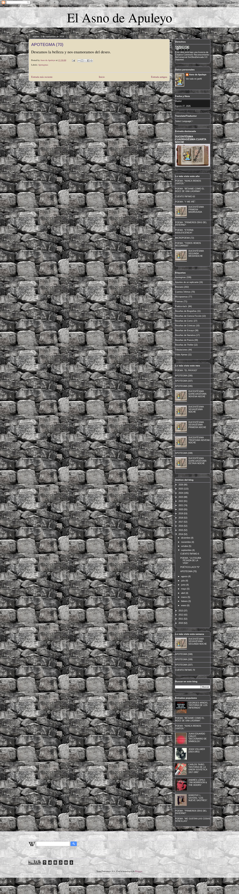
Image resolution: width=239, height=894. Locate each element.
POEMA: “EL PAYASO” (186, 370)
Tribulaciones (181, 349)
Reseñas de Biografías (186, 311)
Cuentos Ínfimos (183, 292)
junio (183, 585)
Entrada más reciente (42, 76)
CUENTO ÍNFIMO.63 (185, 196)
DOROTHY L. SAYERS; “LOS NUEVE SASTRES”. (198, 798)
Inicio (102, 76)
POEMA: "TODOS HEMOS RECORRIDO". (188, 244)
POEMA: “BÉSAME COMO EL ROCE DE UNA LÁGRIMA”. (189, 189)
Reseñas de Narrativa (185, 335)
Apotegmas (43, 64)
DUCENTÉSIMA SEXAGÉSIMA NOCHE (196, 409)
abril (183, 593)
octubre (185, 546)
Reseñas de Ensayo (184, 330)
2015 (181, 530)
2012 (181, 614)
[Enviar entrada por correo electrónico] (73, 60)
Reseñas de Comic (184, 321)
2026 (181, 484)
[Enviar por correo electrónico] (79, 60)
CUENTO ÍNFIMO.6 (189, 554)
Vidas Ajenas (181, 354)
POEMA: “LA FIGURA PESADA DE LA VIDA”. (190, 560)
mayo (184, 589)
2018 (181, 518)
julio (183, 580)
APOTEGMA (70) (188, 571)
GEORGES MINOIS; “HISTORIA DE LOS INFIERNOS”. (198, 705)
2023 (181, 497)
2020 (181, 509)
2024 (181, 493)
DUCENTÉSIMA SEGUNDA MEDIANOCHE (196, 253)
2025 (181, 489)
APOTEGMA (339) (184, 659)
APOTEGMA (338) (184, 453)
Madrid (178, 101)
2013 (181, 610)
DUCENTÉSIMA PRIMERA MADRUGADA (196, 209)
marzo (184, 597)
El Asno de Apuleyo (119, 17)
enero (184, 605)
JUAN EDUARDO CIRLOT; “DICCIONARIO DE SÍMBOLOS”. (197, 737)
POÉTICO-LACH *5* (189, 567)
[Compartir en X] (85, 60)
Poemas (179, 301)
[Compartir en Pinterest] (91, 60)
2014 (181, 534)
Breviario (179, 287)
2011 (181, 619)
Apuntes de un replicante (187, 282)
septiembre (186, 550)
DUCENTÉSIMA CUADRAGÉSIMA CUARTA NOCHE (190, 139)
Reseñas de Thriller (184, 345)
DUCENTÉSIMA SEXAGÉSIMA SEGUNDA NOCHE (197, 641)
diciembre (186, 538)
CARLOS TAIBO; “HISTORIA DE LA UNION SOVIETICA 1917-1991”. (197, 768)
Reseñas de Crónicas (185, 325)
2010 (181, 623)
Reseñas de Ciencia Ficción (188, 316)
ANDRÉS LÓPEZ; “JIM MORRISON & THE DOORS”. (197, 782)
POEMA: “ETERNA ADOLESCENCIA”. (184, 231)
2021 (181, 505)
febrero (184, 601)
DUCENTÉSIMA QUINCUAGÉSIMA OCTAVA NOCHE (197, 461)
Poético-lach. (181, 306)
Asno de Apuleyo (197, 74)
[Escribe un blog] (82, 60)
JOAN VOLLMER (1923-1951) (196, 750)
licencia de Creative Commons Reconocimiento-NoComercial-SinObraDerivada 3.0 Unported (192, 56)
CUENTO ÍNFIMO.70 (185, 670)
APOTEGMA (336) (184, 375)
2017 (181, 522)
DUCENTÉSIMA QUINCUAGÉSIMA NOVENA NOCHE (197, 394)
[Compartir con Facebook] (88, 60)
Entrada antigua (159, 76)
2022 (181, 501)
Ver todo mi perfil (194, 79)
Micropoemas (181, 297)
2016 (181, 526)
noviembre (186, 542)
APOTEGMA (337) (184, 381)
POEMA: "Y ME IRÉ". (185, 201)
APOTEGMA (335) (184, 386)
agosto (184, 576)
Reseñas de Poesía (184, 340)
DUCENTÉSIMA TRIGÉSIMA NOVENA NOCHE (199, 440)
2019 (181, 513)
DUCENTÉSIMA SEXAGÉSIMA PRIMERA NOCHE (197, 425)
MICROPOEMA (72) (184, 238)
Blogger (138, 871)
